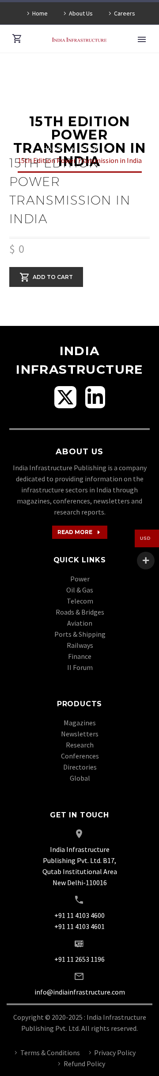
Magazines (80, 722)
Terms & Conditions (50, 1052)
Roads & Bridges (80, 612)
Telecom (80, 600)
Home (40, 13)
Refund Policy (84, 1063)
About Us (81, 13)
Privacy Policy (115, 1052)
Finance (79, 656)
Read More (79, 532)
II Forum (80, 667)
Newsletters (79, 733)
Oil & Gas (79, 589)
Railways (80, 645)
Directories (80, 766)
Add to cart (53, 276)
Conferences (80, 755)
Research (80, 744)
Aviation (79, 623)
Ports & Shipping (80, 634)
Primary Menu (142, 39)
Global (80, 778)
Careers (124, 13)
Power (80, 578)
